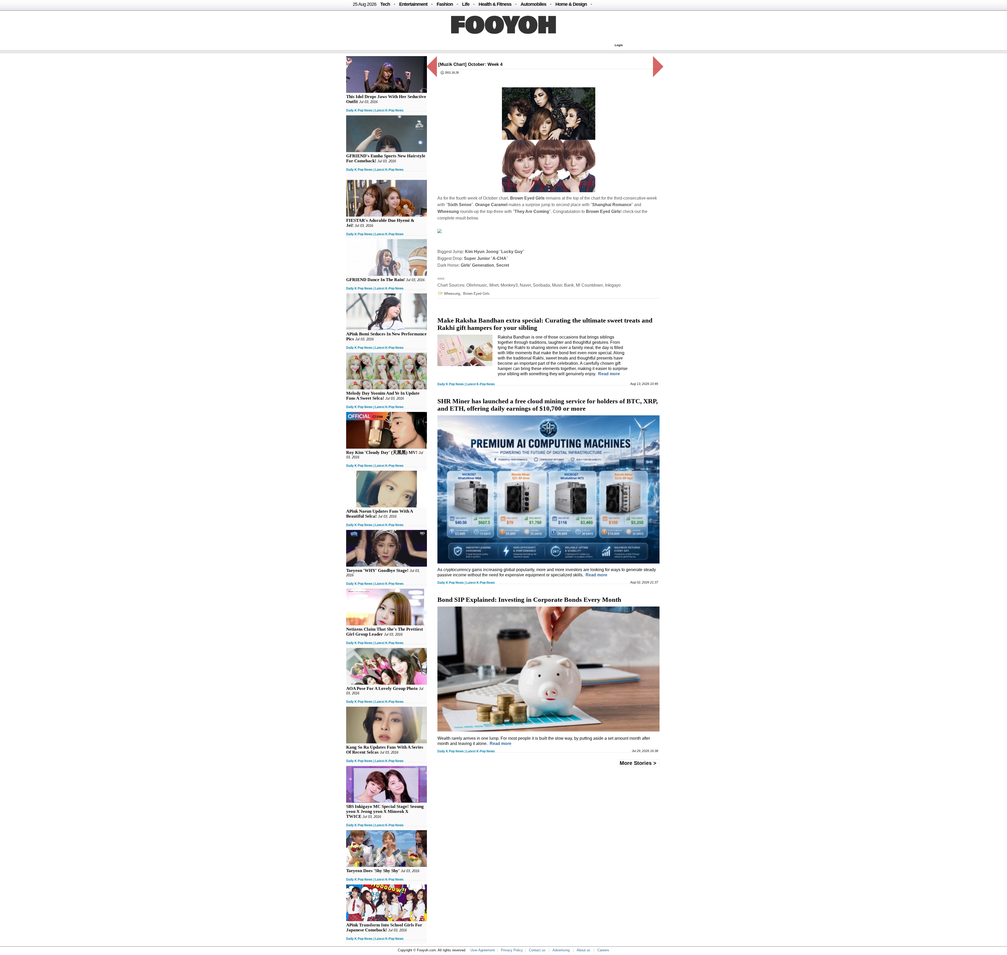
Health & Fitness (495, 4)
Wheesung (452, 294)
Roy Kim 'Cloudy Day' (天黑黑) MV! (381, 452)
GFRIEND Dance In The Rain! (375, 279)
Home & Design (571, 4)
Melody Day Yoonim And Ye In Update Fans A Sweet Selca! (383, 396)
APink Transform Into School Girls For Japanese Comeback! (384, 927)
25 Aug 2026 (364, 4)
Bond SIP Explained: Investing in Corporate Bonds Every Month (529, 599)
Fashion (445, 4)
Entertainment (413, 4)
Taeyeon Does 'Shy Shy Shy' (373, 870)
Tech (385, 4)
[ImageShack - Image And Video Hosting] (439, 231)
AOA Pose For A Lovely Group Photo (382, 688)
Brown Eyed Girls (476, 294)
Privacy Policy (512, 950)
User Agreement (482, 950)
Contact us (537, 950)
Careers (603, 950)
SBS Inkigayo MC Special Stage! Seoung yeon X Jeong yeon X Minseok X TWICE (385, 811)
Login (619, 45)
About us (583, 950)
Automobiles (533, 4)
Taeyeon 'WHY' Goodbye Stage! (377, 570)
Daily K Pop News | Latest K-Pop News (375, 110)
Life (465, 4)
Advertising (561, 950)
